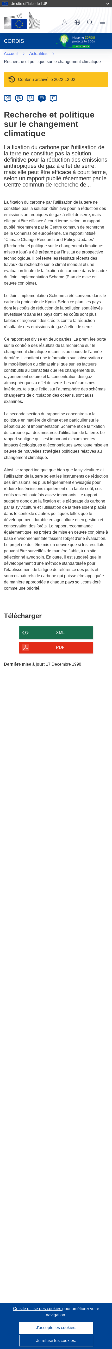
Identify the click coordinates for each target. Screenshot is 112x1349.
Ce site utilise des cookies (37, 1308)
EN (19, 98)
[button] (77, 22)
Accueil (11, 53)
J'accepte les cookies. (56, 1327)
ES (30, 98)
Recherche (90, 22)
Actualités (38, 53)
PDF (60, 647)
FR (42, 98)
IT (53, 98)
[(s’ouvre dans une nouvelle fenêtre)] (22, 20)
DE (7, 98)
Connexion (65, 22)
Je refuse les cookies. (56, 1340)
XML (60, 632)
